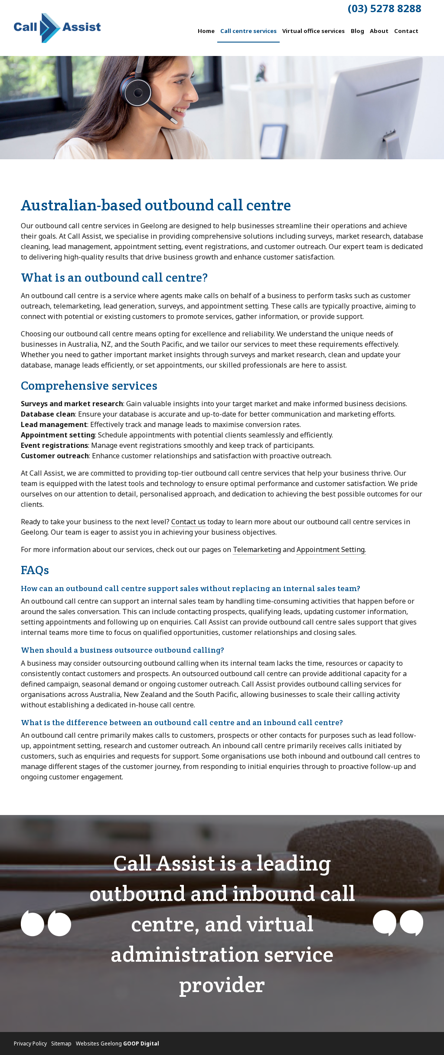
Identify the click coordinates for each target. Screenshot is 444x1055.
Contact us (188, 521)
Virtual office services (313, 31)
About (379, 31)
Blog (357, 31)
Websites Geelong (117, 1043)
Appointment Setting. (331, 549)
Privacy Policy (30, 1043)
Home (206, 31)
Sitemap (61, 1043)
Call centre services (248, 31)
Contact (406, 31)
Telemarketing (257, 549)
